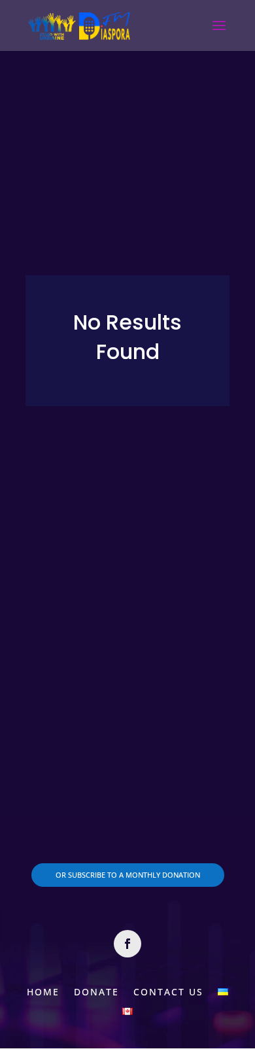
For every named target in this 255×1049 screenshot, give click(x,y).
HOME (43, 991)
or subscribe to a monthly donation (128, 875)
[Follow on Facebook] (127, 943)
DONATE (96, 991)
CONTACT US (168, 991)
